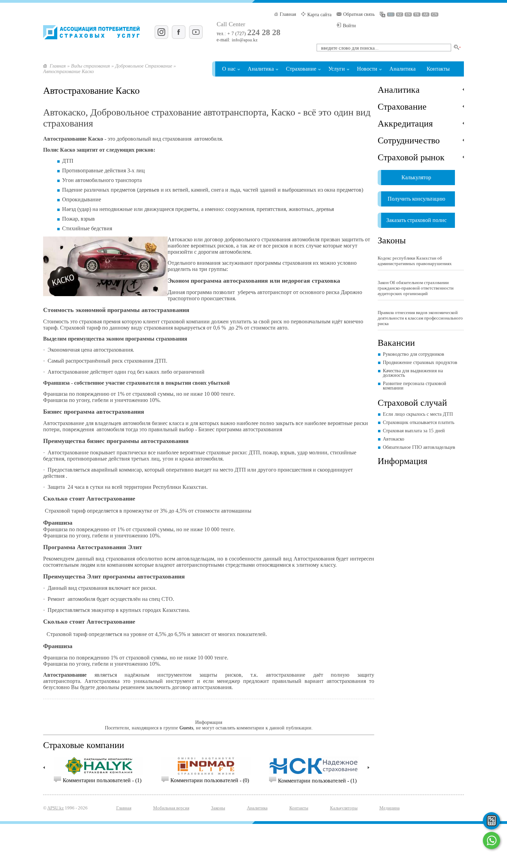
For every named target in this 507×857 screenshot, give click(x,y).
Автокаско (393, 439)
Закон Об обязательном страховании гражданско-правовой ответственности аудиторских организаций (416, 288)
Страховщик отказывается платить (418, 422)
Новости (367, 69)
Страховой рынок (411, 157)
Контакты (438, 69)
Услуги (336, 69)
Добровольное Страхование (143, 66)
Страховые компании (83, 744)
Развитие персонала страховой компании (414, 386)
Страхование (301, 69)
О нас (229, 69)
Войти (349, 25)
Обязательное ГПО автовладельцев (419, 447)
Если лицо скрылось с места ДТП (418, 414)
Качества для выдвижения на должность (413, 373)
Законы (392, 240)
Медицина (389, 807)
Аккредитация (405, 123)
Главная (288, 14)
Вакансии (396, 342)
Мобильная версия (171, 807)
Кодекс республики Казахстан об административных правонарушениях (415, 260)
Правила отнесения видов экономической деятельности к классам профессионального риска (420, 318)
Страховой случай (412, 402)
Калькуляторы (344, 807)
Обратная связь (359, 14)
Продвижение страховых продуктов (420, 362)
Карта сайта (319, 14)
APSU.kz (55, 807)
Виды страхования (90, 66)
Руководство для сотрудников (413, 354)
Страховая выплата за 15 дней (414, 430)
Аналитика (261, 69)
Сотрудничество (409, 140)
